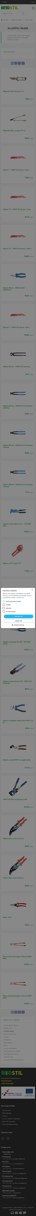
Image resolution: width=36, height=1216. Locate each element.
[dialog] (18, 608)
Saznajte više (20, 597)
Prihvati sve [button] (19, 616)
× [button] (32, 590)
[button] (18, 625)
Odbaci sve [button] (18, 621)
